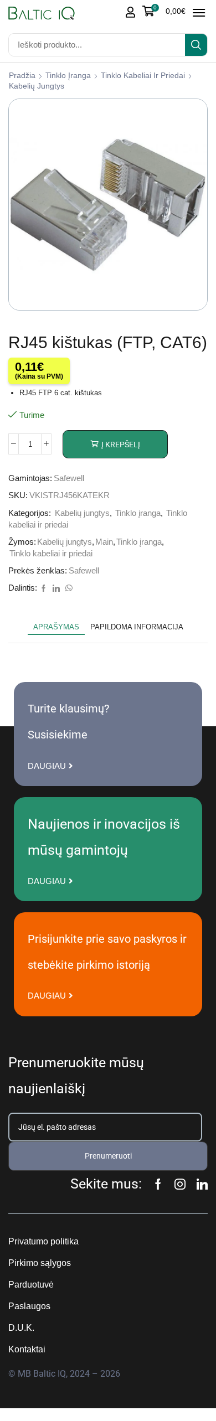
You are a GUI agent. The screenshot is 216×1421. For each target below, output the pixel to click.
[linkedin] (56, 589)
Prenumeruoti (108, 1155)
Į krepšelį (120, 444)
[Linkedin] (202, 1184)
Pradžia (22, 75)
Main (104, 542)
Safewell (69, 478)
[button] (164, 11)
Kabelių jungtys (36, 85)
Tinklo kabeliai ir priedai (143, 75)
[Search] (196, 45)
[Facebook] (43, 589)
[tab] (56, 627)
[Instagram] (180, 1184)
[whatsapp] (68, 589)
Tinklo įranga (68, 75)
